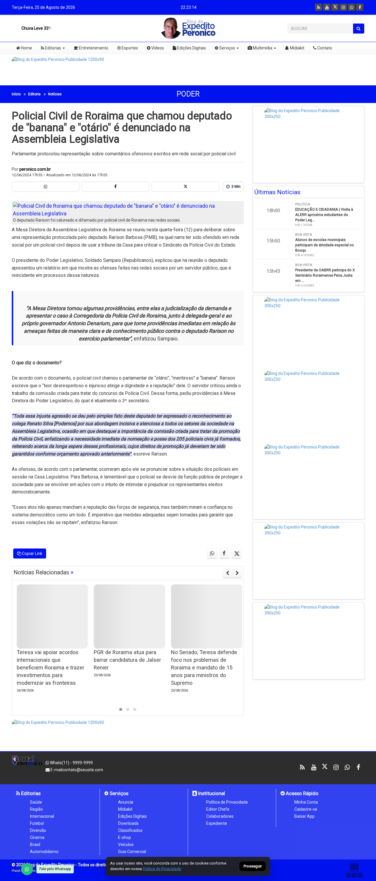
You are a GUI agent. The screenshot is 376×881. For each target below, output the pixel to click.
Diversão (38, 830)
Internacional (42, 816)
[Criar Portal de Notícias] (354, 870)
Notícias (55, 94)
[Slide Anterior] (227, 573)
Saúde (36, 802)
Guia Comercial (132, 851)
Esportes (129, 48)
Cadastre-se (305, 809)
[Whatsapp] (351, 7)
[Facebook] (359, 7)
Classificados (130, 830)
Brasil (35, 844)
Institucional (211, 793)
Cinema (37, 837)
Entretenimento (93, 48)
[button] (120, 709)
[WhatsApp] (27, 869)
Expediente (216, 823)
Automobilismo (44, 851)
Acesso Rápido (301, 793)
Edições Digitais (191, 48)
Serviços (226, 48)
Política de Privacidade (227, 802)
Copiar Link (31, 553)
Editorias (52, 48)
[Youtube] (326, 7)
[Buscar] (358, 29)
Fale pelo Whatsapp (55, 869)
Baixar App (304, 816)
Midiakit (296, 48)
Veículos (126, 844)
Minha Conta (306, 802)
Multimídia (262, 48)
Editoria (34, 94)
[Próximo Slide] (237, 573)
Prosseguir (253, 866)
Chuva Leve (34, 28)
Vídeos (157, 48)
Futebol (37, 823)
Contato (324, 48)
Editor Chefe (217, 809)
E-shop (124, 837)
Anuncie (125, 802)
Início (16, 94)
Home (26, 48)
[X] (335, 7)
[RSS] (318, 7)
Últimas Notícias (277, 192)
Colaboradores (220, 816)
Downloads (128, 823)
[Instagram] (343, 7)
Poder (188, 94)
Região (36, 809)
